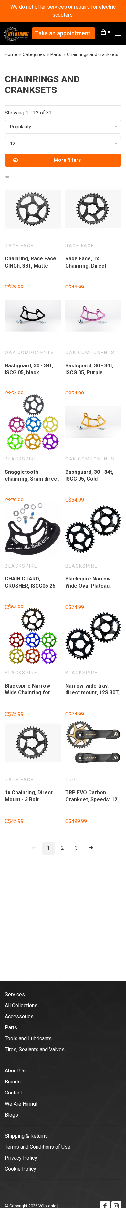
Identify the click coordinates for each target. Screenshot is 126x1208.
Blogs (11, 1115)
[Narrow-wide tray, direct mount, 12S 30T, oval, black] (93, 637)
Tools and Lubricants (28, 1038)
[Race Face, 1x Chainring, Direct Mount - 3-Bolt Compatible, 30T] (93, 210)
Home (11, 54)
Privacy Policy (21, 1158)
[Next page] (91, 848)
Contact (13, 1093)
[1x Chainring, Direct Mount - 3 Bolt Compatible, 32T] (33, 744)
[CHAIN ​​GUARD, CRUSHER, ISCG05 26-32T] (33, 530)
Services (15, 994)
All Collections (21, 1005)
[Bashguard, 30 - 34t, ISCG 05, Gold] (93, 423)
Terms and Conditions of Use (37, 1147)
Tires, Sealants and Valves (35, 1050)
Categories (34, 54)
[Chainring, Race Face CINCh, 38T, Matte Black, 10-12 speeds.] (33, 210)
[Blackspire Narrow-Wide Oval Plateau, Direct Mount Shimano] (93, 530)
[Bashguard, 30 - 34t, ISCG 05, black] (33, 317)
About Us (15, 1071)
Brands (13, 1082)
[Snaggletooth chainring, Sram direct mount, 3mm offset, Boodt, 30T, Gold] (33, 423)
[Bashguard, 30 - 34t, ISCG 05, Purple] (93, 317)
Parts (55, 54)
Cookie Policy (20, 1169)
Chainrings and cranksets (92, 54)
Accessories (19, 1016)
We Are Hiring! (21, 1104)
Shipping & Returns (26, 1136)
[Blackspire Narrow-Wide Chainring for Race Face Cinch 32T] (33, 637)
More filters (67, 160)
